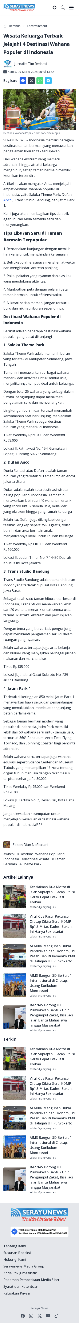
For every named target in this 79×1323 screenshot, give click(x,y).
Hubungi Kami (14, 1259)
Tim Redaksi (37, 63)
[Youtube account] (48, 1316)
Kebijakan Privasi (16, 1293)
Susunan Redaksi (17, 1252)
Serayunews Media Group (23, 1266)
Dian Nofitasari (36, 844)
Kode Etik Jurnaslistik (20, 1273)
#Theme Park (30, 864)
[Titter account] (39, 1316)
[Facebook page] (23, 1316)
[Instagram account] (31, 1316)
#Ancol (9, 854)
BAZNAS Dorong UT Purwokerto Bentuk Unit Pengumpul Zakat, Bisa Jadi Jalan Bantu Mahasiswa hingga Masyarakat (51, 1015)
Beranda (14, 26)
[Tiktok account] (56, 1316)
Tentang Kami (14, 1246)
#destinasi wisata (35, 859)
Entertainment (37, 26)
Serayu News (39, 1308)
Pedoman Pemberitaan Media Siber (31, 1279)
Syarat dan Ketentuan (20, 1286)
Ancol (7, 200)
